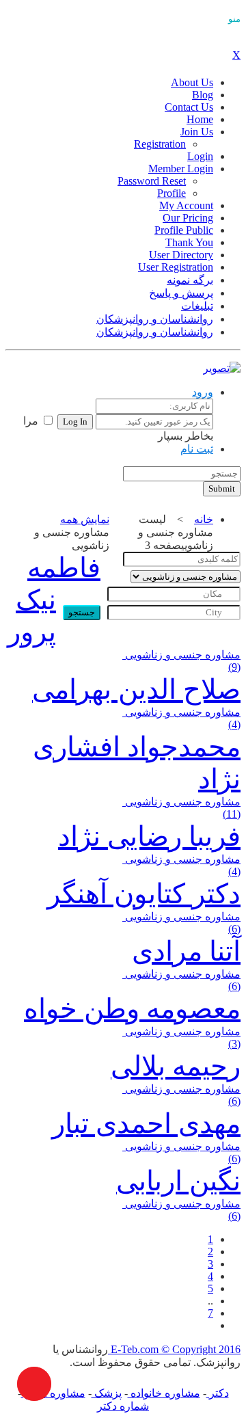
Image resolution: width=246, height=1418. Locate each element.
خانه (203, 519)
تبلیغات (197, 306)
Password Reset (152, 181)
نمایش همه (84, 519)
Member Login (180, 168)
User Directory (181, 254)
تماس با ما (26, 476)
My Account (186, 205)
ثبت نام (196, 449)
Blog (202, 95)
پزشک (107, 1393)
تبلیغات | (70, 476)
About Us (192, 82)
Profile (171, 193)
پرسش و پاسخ (181, 293)
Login (200, 156)
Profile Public (183, 230)
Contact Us (189, 107)
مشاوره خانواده (164, 1393)
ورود (202, 392)
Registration (160, 144)
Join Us (196, 131)
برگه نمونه (190, 280)
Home (200, 119)
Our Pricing (188, 218)
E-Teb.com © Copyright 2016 (174, 1349)
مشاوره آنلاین (53, 1393)
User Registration (175, 267)
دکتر (217, 1393)
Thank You (189, 242)
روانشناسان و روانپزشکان (154, 319)
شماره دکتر (123, 1406)
